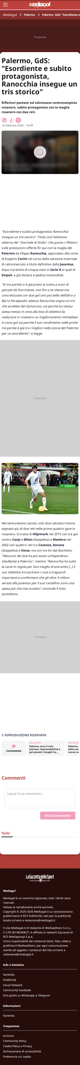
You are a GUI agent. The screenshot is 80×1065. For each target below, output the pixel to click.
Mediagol (10, 15)
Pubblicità (9, 980)
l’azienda (8, 974)
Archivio (8, 1036)
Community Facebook (17, 990)
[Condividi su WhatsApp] (4, 120)
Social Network (12, 985)
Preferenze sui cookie (17, 1056)
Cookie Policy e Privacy (17, 1046)
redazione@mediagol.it (40, 920)
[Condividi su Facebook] (11, 120)
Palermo (29, 15)
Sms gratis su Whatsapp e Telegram (26, 995)
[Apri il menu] (5, 4)
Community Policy (14, 1041)
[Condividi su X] (18, 120)
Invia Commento (58, 815)
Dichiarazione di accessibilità (22, 1051)
